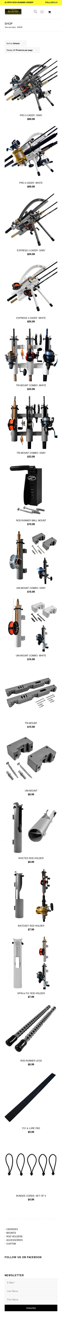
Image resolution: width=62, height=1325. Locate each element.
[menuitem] (33, 12)
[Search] (33, 12)
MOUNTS (11, 1232)
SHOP (9, 24)
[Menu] (42, 12)
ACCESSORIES (14, 1240)
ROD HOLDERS (14, 1236)
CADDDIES (12, 1229)
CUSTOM (11, 1243)
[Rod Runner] (18, 15)
